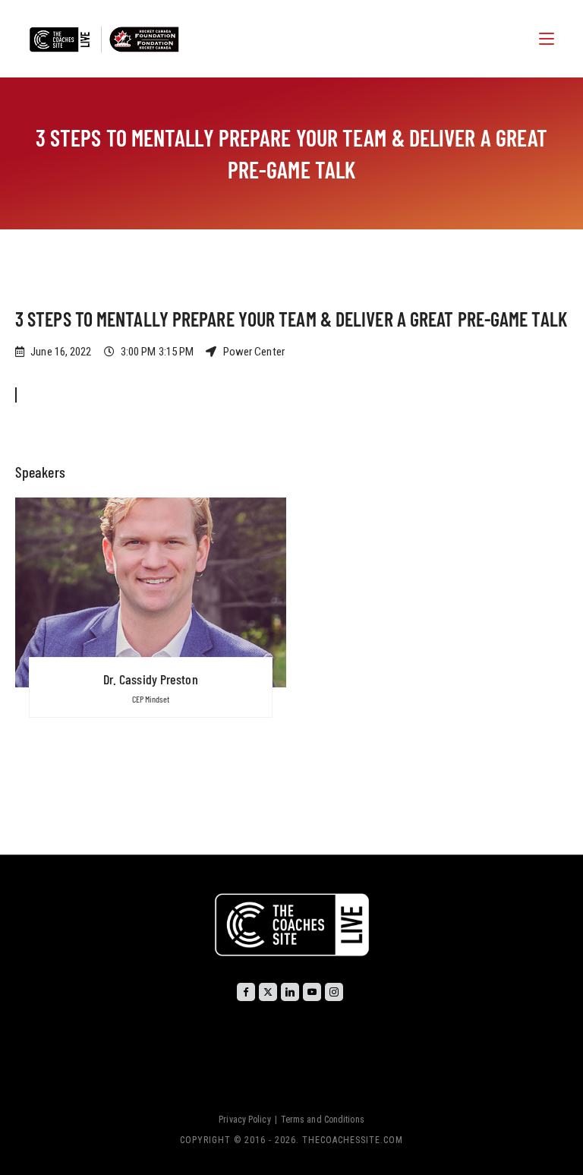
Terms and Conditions (322, 1119)
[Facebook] (246, 992)
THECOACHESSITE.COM (352, 1140)
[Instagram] (334, 992)
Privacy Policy (244, 1119)
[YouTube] (312, 992)
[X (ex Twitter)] (268, 992)
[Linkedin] (290, 992)
